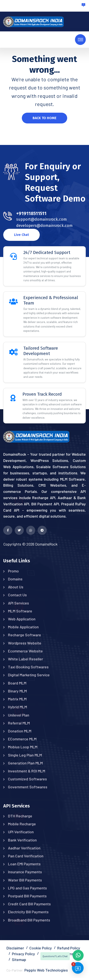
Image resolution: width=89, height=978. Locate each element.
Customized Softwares (27, 779)
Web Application (21, 619)
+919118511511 (31, 213)
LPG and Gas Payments (27, 888)
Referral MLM (19, 723)
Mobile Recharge (22, 823)
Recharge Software (24, 634)
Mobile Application (23, 626)
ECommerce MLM (22, 739)
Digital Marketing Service (29, 674)
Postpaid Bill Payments (27, 895)
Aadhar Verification (24, 848)
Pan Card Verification (25, 855)
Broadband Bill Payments (29, 920)
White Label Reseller (25, 659)
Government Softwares (27, 786)
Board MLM (17, 683)
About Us (15, 586)
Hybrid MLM (17, 706)
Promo (13, 571)
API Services (18, 603)
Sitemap (19, 959)
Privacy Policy (23, 953)
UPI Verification (21, 831)
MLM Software (20, 611)
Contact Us (17, 594)
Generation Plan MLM (25, 763)
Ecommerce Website (25, 651)
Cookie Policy (40, 948)
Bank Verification (22, 840)
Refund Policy (68, 948)
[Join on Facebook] (7, 530)
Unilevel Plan (18, 715)
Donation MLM (19, 731)
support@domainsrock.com (41, 219)
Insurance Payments (25, 871)
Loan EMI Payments (24, 863)
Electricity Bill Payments (28, 911)
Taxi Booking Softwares (28, 666)
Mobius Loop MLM (22, 746)
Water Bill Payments (25, 880)
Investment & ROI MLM (26, 771)
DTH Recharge (20, 815)
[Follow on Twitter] (19, 530)
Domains (15, 579)
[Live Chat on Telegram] (42, 530)
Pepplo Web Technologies (46, 970)
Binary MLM (17, 691)
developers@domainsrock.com (44, 225)
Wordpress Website (24, 643)
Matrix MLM (17, 699)
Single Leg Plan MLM (25, 755)
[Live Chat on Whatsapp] (30, 530)
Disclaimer (15, 948)
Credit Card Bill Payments (29, 903)
